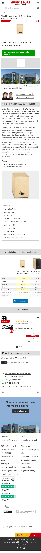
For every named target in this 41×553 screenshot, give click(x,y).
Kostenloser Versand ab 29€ (30, 441)
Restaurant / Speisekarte (30, 457)
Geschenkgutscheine (9, 471)
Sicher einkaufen (27, 464)
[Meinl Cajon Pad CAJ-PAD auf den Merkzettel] (38, 317)
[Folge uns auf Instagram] (20, 548)
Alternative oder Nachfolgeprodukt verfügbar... (16, 53)
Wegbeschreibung (28, 471)
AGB (26, 541)
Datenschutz (30, 539)
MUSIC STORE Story (8, 453)
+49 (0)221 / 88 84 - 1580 (25, 97)
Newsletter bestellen (19, 411)
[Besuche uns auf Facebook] (17, 548)
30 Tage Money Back (8, 446)
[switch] (13, 479)
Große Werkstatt (7, 457)
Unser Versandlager (8, 467)
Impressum (23, 539)
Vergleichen (33, 342)
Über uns (4, 437)
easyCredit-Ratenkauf (9, 449)
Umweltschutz (26, 467)
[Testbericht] (21, 63)
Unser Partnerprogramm (30, 449)
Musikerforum (10, 539)
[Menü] (14, 477)
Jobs (22, 453)
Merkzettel (22, 358)
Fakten (23, 437)
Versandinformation (28, 460)
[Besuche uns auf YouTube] (24, 548)
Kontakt (17, 539)
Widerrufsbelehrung (18, 541)
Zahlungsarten (6, 464)
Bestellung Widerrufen (9, 474)
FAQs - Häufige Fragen (9, 440)
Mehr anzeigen (19, 301)
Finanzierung (26, 446)
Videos (3, 460)
